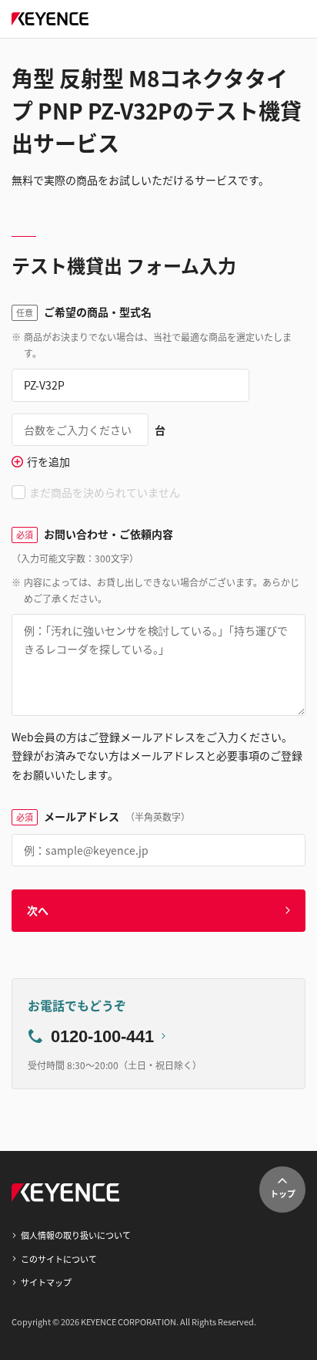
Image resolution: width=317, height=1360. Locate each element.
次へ (37, 910)
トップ (282, 1193)
